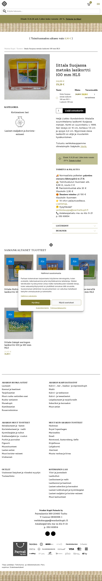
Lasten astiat (8, 450)
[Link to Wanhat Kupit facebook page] (47, 533)
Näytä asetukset (66, 302)
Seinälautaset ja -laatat (13, 426)
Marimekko (54, 432)
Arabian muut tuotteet (16, 423)
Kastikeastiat (8, 407)
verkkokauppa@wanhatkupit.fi (72, 210)
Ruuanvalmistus (10, 410)
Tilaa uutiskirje (8, 565)
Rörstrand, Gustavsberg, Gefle (63, 439)
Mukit (52, 389)
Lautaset (6, 386)
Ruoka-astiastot (10, 400)
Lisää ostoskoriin (74, 110)
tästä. (83, 146)
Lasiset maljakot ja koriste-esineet (66, 493)
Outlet (6, 469)
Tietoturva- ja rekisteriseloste (27, 565)
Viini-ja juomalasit (58, 472)
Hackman (53, 426)
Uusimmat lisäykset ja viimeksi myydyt (21, 472)
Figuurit (6, 443)
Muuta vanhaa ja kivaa (60, 453)
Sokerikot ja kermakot (60, 403)
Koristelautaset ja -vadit (14, 429)
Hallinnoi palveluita (29, 296)
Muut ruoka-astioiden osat (15, 396)
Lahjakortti (54, 446)
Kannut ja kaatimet (11, 389)
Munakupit (7, 403)
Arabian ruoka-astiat (14, 383)
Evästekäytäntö (42, 308)
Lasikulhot (54, 476)
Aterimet (53, 450)
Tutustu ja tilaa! (73, 19)
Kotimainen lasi (58, 469)
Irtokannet (7, 457)
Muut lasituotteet (57, 497)
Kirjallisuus (54, 443)
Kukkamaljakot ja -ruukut (14, 436)
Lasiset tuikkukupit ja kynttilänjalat (66, 490)
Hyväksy (36, 302)
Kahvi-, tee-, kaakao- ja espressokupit (68, 386)
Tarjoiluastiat (8, 393)
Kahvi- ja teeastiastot (59, 396)
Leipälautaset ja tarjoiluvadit (63, 400)
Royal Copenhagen (58, 429)
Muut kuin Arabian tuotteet (65, 423)
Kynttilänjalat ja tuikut (13, 432)
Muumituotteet (9, 446)
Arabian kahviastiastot (63, 383)
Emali (51, 436)
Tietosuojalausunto (58, 308)
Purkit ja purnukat (11, 439)
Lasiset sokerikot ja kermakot (63, 486)
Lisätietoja (61, 203)
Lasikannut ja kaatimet (60, 483)
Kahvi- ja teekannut (59, 393)
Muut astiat (54, 407)
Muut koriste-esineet (12, 453)
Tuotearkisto (8, 476)
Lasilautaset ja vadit (59, 479)
